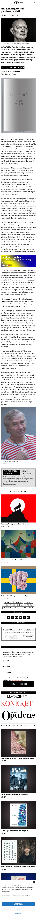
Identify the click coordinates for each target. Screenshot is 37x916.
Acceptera (18, 904)
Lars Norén (18, 602)
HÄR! (10, 265)
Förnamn (7, 666)
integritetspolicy (16, 680)
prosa (6, 605)
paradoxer (28, 602)
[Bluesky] (15, 67)
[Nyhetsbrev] (22, 67)
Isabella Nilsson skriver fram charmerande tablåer (17, 758)
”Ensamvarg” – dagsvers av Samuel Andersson (15, 524)
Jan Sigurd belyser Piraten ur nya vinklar (14, 794)
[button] (34, 882)
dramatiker (9, 602)
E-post (6, 661)
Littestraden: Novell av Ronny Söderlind (13, 560)
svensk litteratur (27, 605)
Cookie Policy (17, 913)
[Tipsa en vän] (11, 67)
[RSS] (19, 67)
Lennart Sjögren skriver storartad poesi (14, 830)
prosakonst (14, 605)
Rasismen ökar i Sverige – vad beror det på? (14, 596)
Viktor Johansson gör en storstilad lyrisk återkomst (18, 867)
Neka (18, 909)
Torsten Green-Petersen (12, 608)
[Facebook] (3, 67)
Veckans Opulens (27, 608)
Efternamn (7, 672)
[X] (7, 67)
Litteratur (4, 15)
